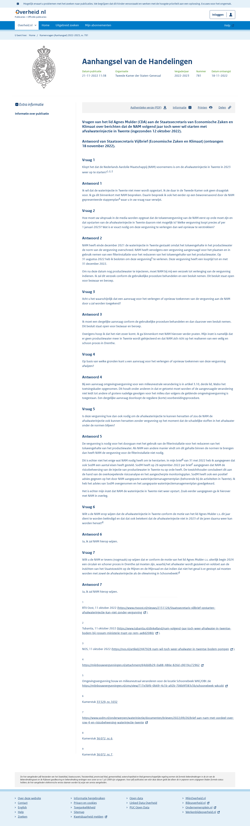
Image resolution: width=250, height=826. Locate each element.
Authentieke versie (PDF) (146, 108)
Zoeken (22, 817)
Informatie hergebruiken (89, 798)
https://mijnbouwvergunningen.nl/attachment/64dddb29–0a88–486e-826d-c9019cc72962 (141, 665)
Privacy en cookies (85, 803)
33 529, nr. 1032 (107, 702)
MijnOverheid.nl (196, 798)
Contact (23, 803)
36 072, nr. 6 (104, 738)
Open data (136, 798)
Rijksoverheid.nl (196, 803)
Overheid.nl (25, 26)
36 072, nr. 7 (104, 754)
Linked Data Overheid (143, 803)
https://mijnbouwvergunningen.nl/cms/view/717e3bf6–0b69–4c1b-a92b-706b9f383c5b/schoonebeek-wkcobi (153, 686)
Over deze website (29, 798)
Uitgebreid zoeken (67, 25)
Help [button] (227, 25)
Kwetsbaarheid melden (88, 817)
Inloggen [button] (218, 15)
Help (21, 812)
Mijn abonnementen (98, 25)
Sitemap (79, 812)
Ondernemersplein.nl (199, 807)
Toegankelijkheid (84, 807)
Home (45, 25)
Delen (222, 107)
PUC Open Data (139, 807)
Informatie (179, 107)
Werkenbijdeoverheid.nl (201, 812)
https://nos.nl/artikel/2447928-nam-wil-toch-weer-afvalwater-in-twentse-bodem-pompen (170, 649)
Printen (202, 107)
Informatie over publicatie (32, 113)
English (22, 807)
